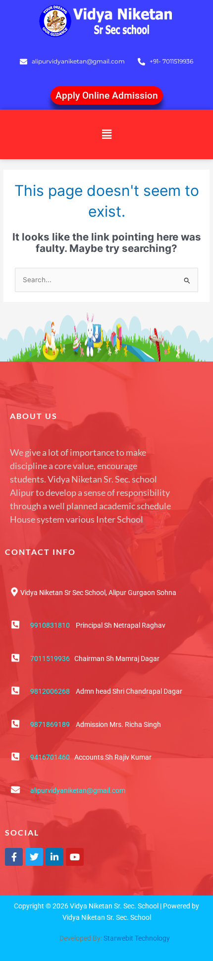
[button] (106, 134)
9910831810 (50, 625)
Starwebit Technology (137, 938)
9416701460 (50, 757)
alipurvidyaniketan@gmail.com (77, 790)
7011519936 (50, 658)
